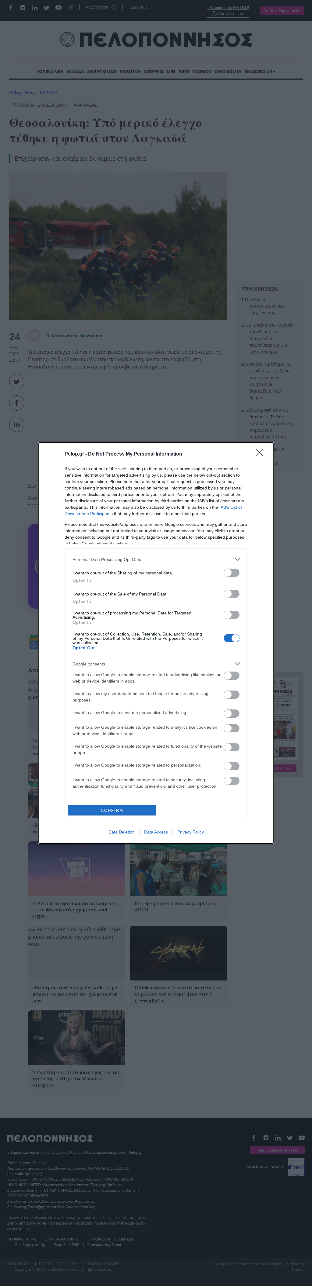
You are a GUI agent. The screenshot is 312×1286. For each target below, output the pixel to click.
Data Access (156, 832)
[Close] (261, 454)
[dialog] (156, 643)
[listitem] (156, 559)
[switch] (231, 573)
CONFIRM (112, 810)
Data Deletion (121, 832)
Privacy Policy (190, 832)
